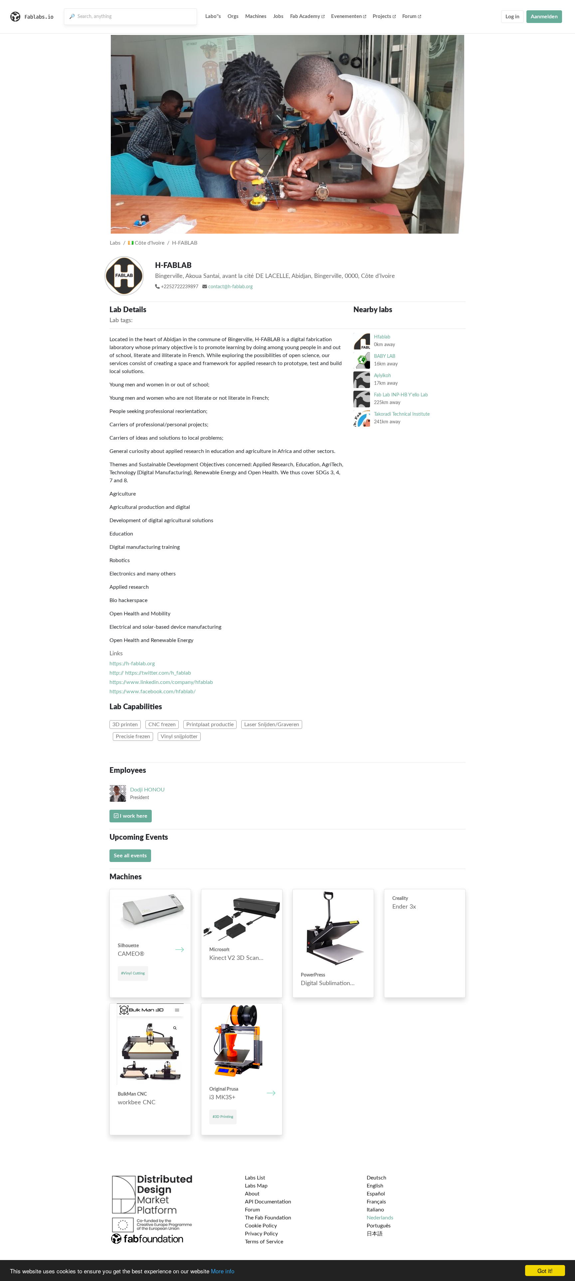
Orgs (233, 16)
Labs (115, 243)
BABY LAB (384, 356)
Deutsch (376, 1177)
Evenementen (346, 16)
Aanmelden (544, 16)
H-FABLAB (184, 243)
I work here (132, 816)
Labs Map (256, 1185)
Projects (382, 16)
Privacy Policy (261, 1233)
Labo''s (213, 16)
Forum (409, 16)
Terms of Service (264, 1241)
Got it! (545, 1270)
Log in (512, 16)
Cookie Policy (261, 1225)
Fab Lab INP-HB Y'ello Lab (401, 394)
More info (222, 1271)
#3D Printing (223, 1117)
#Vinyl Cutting (133, 973)
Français (376, 1201)
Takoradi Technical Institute (402, 414)
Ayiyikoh (382, 375)
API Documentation (268, 1201)
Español (376, 1193)
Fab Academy (305, 16)
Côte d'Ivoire (148, 243)
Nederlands (380, 1217)
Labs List (255, 1177)
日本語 (375, 1233)
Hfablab (382, 336)
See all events (130, 855)
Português (379, 1225)
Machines (256, 16)
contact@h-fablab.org (230, 287)
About (252, 1193)
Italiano (375, 1209)
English (375, 1185)
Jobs (278, 16)
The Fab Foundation (268, 1217)
